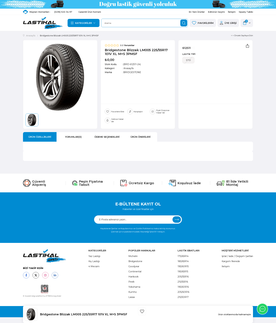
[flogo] (44, 256)
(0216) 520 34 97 (63, 12)
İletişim (232, 12)
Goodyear (133, 266)
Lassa (131, 297)
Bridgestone (135, 261)
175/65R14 (183, 256)
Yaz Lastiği (94, 256)
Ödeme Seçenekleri (106, 136)
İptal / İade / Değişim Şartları (237, 256)
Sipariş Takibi (246, 12)
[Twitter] (36, 275)
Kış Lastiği (94, 261)
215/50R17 (183, 297)
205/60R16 (183, 292)
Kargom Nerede (231, 261)
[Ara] (183, 23)
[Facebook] (26, 275)
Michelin (133, 256)
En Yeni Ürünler (197, 12)
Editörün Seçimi (216, 12)
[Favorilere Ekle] (142, 311)
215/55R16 (183, 281)
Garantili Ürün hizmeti (89, 12)
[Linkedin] (55, 275)
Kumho (132, 292)
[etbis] (44, 289)
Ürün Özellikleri (39, 136)
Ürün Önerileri (140, 136)
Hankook (133, 276)
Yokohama (134, 286)
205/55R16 (183, 276)
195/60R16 (183, 286)
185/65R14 (183, 261)
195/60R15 (183, 266)
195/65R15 (183, 271)
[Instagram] (45, 275)
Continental (134, 271)
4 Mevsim (94, 266)
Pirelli (131, 281)
